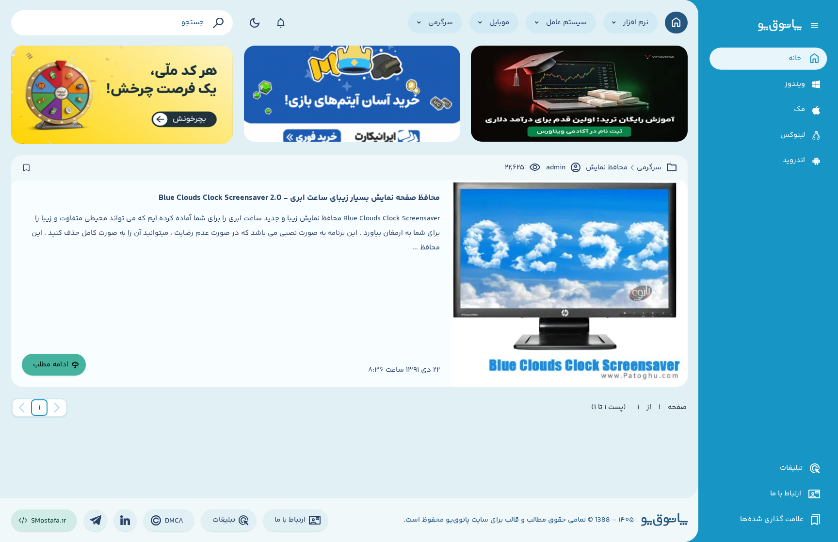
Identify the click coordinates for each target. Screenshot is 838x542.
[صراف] (122, 95)
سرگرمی (649, 168)
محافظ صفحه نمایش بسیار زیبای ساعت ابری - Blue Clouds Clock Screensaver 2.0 (299, 198)
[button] (39, 407)
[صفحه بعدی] (22, 407)
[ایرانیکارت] (352, 95)
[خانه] (676, 22)
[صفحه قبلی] (57, 407)
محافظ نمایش (607, 168)
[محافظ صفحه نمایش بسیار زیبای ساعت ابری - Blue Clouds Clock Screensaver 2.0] (569, 284)
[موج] (579, 95)
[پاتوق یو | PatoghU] (780, 25)
